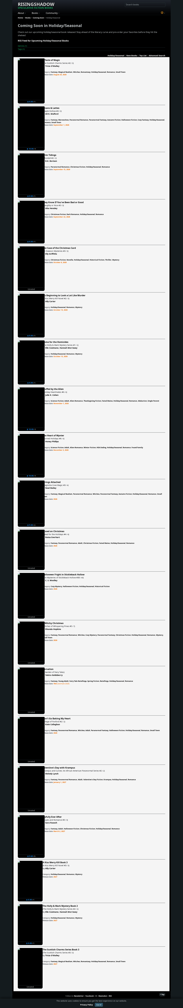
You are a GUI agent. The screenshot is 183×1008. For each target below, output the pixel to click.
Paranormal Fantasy (98, 120)
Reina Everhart (52, 537)
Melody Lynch (51, 773)
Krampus (107, 779)
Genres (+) (22, 46)
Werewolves (63, 120)
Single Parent (153, 401)
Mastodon (102, 996)
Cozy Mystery (56, 586)
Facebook (89, 996)
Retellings (104, 681)
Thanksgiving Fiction (92, 401)
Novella (70, 260)
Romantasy (85, 72)
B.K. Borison (51, 161)
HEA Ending (101, 447)
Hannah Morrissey (68, 348)
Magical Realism (65, 72)
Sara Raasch (51, 822)
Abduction (142, 401)
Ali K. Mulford (51, 114)
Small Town (120, 72)
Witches (76, 72)
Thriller (108, 260)
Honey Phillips (52, 441)
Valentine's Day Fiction (93, 779)
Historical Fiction (97, 260)
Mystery (115, 260)
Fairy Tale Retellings (78, 681)
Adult (66, 401)
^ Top (162, 994)
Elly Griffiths (51, 254)
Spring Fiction (93, 681)
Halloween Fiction (129, 120)
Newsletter (79, 996)
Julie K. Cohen (51, 395)
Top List (143, 55)
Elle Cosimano (52, 348)
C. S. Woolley (51, 580)
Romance (111, 72)
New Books (131, 55)
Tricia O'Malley (52, 66)
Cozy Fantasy (143, 120)
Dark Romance (73, 214)
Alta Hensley (51, 208)
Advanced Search (157, 55)
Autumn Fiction (114, 120)
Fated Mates (107, 401)
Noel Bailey (50, 488)
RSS (110, 996)
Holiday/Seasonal (116, 55)
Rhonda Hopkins (53, 629)
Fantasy (54, 72)
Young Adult (63, 681)
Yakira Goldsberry (54, 675)
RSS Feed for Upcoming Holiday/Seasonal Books (43, 40)
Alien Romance (76, 401)
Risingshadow (36, 5)
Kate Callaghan (52, 724)
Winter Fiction (90, 447)
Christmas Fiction (77, 167)
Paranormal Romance (79, 120)
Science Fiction (57, 401)
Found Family (137, 447)
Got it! (98, 1005)
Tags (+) (21, 49)
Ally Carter (50, 301)
